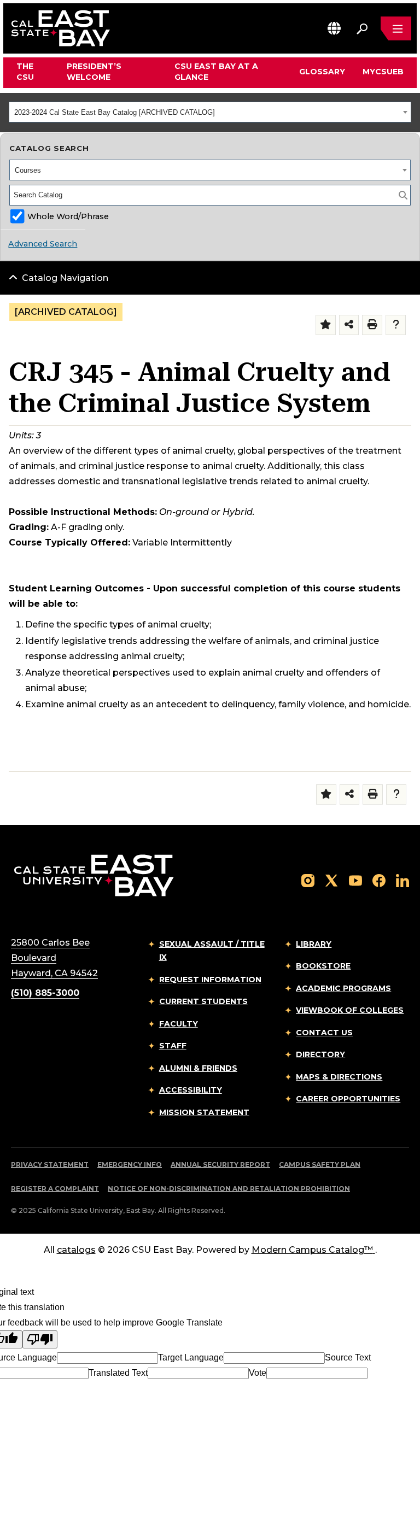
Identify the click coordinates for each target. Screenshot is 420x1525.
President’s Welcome (94, 71)
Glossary (322, 72)
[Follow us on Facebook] (379, 880)
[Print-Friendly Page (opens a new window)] (372, 325)
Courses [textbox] (28, 170)
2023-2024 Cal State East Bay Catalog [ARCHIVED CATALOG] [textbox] (114, 112)
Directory (320, 1054)
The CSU (25, 71)
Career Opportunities (348, 1099)
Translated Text (118, 1372)
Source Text (348, 1357)
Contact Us (324, 1032)
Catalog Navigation (65, 278)
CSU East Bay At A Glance (216, 71)
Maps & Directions (339, 1077)
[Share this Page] (349, 325)
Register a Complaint (55, 1188)
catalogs (76, 1250)
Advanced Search (42, 244)
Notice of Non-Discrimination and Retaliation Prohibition (229, 1188)
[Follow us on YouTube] (355, 880)
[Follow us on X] (331, 880)
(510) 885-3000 (45, 993)
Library (313, 944)
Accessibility (190, 1090)
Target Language (191, 1357)
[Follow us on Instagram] (307, 880)
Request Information (210, 979)
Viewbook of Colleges (350, 1010)
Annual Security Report (220, 1164)
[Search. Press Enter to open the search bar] (362, 28)
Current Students (203, 1001)
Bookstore (323, 966)
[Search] (403, 195)
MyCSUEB (383, 71)
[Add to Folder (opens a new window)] (326, 325)
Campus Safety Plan (319, 1164)
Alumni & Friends (198, 1068)
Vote (257, 1372)
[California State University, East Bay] (94, 875)
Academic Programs (343, 988)
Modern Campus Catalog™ (312, 1250)
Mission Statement (204, 1112)
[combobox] (210, 112)
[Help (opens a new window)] (396, 325)
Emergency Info (129, 1164)
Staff (172, 1046)
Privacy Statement (50, 1164)
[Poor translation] (39, 1339)
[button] (334, 28)
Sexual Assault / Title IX (212, 951)
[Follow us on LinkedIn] (402, 880)
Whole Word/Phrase (68, 216)
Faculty (178, 1024)
